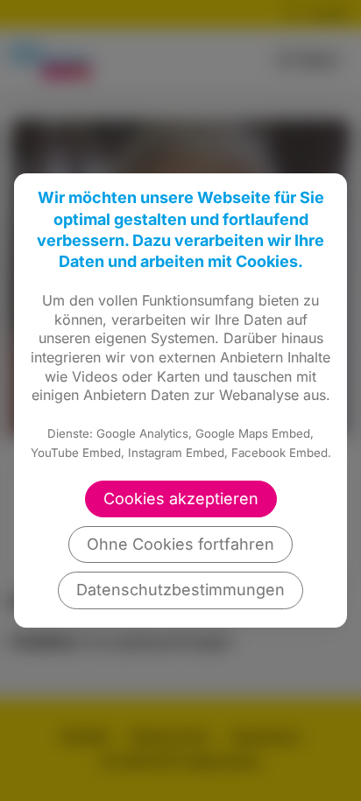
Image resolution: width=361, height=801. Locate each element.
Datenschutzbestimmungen (180, 589)
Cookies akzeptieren (180, 498)
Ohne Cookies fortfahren (180, 544)
